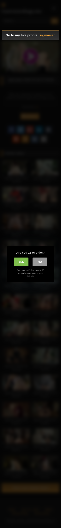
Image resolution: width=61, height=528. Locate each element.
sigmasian (47, 35)
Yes (21, 261)
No (40, 261)
